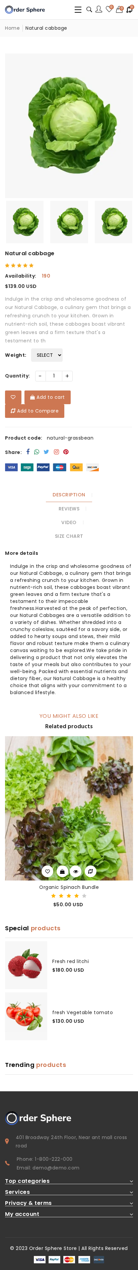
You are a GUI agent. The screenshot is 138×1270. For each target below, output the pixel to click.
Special (33, 928)
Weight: (15, 355)
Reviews (69, 508)
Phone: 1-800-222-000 (45, 1159)
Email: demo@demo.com (48, 1167)
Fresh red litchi (70, 961)
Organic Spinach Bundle (69, 887)
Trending (35, 1065)
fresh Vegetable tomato (82, 1012)
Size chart (69, 536)
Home (12, 28)
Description (69, 494)
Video (69, 522)
